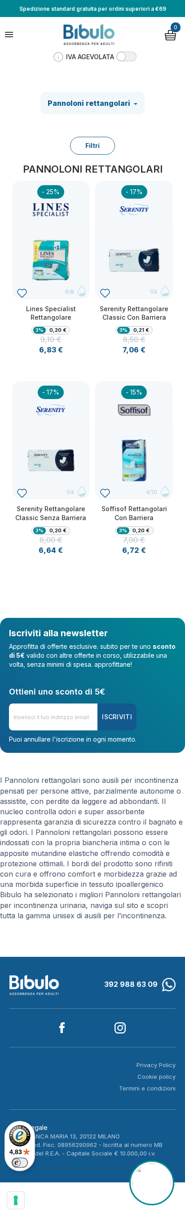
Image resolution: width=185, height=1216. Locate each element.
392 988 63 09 (131, 984)
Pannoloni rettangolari (90, 103)
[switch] (20, 1163)
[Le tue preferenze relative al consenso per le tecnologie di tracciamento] (15, 1200)
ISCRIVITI (117, 717)
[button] (126, 56)
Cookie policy (156, 1076)
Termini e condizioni (147, 1088)
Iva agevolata (90, 57)
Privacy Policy (156, 1064)
